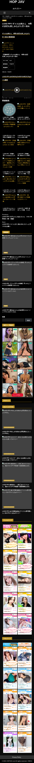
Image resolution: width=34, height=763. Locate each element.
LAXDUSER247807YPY (9, 480)
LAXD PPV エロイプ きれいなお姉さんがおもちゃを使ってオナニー (17, 446)
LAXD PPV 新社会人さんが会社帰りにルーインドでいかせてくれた (17, 298)
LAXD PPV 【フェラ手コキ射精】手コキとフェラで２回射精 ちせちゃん (17, 271)
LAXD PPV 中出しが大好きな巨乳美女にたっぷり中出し (17, 419)
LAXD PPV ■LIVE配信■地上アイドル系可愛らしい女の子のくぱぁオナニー (17, 499)
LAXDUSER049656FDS (9, 427)
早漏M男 (4, 20)
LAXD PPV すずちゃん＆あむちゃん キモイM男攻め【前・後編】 (17, 216)
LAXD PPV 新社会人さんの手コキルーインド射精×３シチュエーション (17, 245)
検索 (3, 317)
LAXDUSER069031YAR (9, 453)
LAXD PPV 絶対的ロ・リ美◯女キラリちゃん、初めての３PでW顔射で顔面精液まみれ (17, 473)
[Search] (29, 12)
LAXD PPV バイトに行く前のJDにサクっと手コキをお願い (16, 224)
